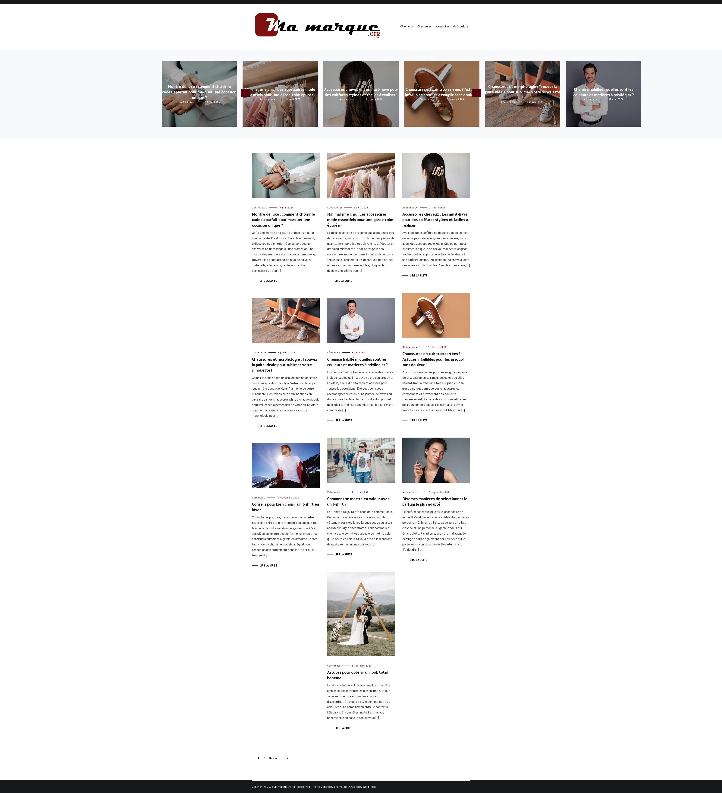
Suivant (274, 758)
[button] (245, 93)
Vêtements (407, 26)
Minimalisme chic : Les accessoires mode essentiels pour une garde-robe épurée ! (280, 92)
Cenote (325, 786)
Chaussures (424, 26)
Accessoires (442, 26)
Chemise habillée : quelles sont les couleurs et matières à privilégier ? (603, 92)
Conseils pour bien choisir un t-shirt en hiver (285, 507)
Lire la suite (268, 280)
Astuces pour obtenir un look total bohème (357, 675)
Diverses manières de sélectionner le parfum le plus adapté (434, 502)
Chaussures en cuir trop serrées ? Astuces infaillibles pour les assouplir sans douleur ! (442, 92)
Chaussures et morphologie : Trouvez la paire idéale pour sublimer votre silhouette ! (522, 92)
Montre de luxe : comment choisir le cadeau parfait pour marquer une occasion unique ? (199, 92)
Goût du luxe (460, 26)
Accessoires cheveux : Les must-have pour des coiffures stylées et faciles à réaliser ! (361, 92)
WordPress (369, 786)
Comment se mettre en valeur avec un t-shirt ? (358, 502)
